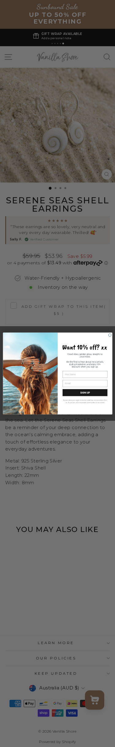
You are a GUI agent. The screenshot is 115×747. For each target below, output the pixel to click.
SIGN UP (85, 392)
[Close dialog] (109, 335)
